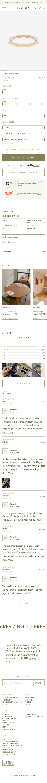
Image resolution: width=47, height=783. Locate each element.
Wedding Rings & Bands (10, 73)
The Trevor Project (13, 651)
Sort (4, 391)
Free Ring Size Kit (9, 752)
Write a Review (27, 384)
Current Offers (9, 754)
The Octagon (14, 412)
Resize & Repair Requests (12, 746)
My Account (7, 750)
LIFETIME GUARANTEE (32, 2)
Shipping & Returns (10, 743)
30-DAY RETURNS (19, 2)
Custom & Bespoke (9, 718)
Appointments (8, 716)
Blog (4, 727)
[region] (23, 370)
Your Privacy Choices (34, 716)
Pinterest (28, 702)
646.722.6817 (6, 700)
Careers (5, 725)
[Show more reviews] (23, 603)
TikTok (27, 704)
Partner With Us (9, 729)
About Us (6, 714)
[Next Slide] (43, 370)
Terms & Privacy (31, 714)
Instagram (29, 698)
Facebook (29, 700)
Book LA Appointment (10, 318)
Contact (6, 748)
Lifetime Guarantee (10, 741)
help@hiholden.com (10, 698)
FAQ (4, 739)
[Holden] (23, 8)
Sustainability (8, 723)
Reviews (5, 721)
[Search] (35, 8)
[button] (23, 347)
